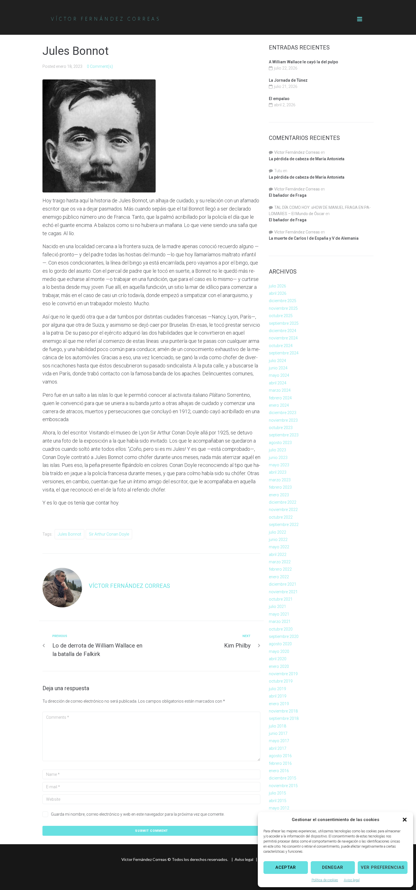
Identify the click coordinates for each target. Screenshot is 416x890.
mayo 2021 (279, 614)
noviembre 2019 (283, 674)
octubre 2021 (281, 599)
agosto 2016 (280, 755)
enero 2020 (279, 666)
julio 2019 (277, 689)
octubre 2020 (281, 629)
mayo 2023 (279, 465)
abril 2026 (277, 293)
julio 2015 (277, 793)
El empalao (279, 98)
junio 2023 (278, 457)
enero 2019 (279, 703)
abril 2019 (277, 696)
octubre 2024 (281, 345)
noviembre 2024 (283, 338)
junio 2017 (278, 733)
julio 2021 (277, 606)
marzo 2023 (280, 480)
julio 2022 (277, 532)
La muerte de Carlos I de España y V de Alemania (314, 238)
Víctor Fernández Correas (129, 585)
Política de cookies (325, 880)
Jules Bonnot (69, 534)
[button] (405, 819)
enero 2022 (279, 577)
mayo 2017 (279, 741)
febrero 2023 (280, 487)
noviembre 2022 (283, 509)
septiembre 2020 (284, 636)
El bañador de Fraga (287, 195)
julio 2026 (277, 286)
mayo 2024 (279, 375)
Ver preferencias (382, 867)
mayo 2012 (279, 808)
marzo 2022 (280, 562)
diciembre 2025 (282, 300)
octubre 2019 (281, 681)
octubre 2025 (281, 315)
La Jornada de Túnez (288, 80)
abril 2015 (277, 800)
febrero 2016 (280, 763)
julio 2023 (277, 450)
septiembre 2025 (284, 323)
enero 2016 (279, 770)
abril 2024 (277, 383)
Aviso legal (352, 880)
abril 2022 (277, 554)
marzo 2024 (280, 390)
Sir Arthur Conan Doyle (109, 534)
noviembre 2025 (283, 308)
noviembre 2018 (283, 711)
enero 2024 (279, 405)
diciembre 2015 (282, 778)
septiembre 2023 (284, 435)
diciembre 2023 (282, 412)
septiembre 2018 (284, 718)
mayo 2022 (279, 547)
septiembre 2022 (284, 524)
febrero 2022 (280, 569)
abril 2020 (277, 659)
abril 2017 (277, 748)
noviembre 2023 (283, 420)
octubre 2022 (281, 517)
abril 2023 (277, 472)
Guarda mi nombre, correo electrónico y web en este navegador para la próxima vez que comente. (137, 814)
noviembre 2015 (283, 785)
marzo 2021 (280, 621)
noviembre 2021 (283, 592)
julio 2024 (277, 360)
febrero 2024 (280, 398)
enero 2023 (279, 495)
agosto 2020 (280, 644)
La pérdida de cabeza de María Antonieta (306, 159)
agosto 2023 (280, 442)
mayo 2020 (279, 651)
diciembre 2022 (282, 502)
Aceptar (285, 867)
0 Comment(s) (100, 66)
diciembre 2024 (282, 330)
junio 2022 (278, 539)
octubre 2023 (281, 427)
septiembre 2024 (284, 353)
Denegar (332, 867)
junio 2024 (278, 368)
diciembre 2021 (282, 584)
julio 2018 (277, 726)
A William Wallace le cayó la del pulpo (303, 62)
